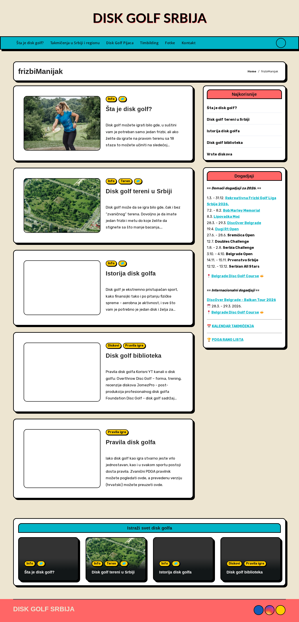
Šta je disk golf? (30, 42)
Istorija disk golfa (131, 273)
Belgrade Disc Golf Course (235, 276)
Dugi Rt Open (227, 229)
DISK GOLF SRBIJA (150, 18)
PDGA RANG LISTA (227, 340)
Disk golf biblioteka (133, 355)
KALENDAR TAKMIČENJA (233, 326)
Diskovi (113, 345)
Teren (125, 181)
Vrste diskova (219, 154)
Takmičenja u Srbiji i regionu (75, 42)
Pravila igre (134, 345)
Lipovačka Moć (227, 216)
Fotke (170, 42)
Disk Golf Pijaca (120, 42)
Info (111, 99)
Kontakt (189, 42)
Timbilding (149, 42)
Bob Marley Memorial (241, 210)
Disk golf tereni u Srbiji (139, 191)
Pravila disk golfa (130, 442)
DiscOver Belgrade (244, 223)
